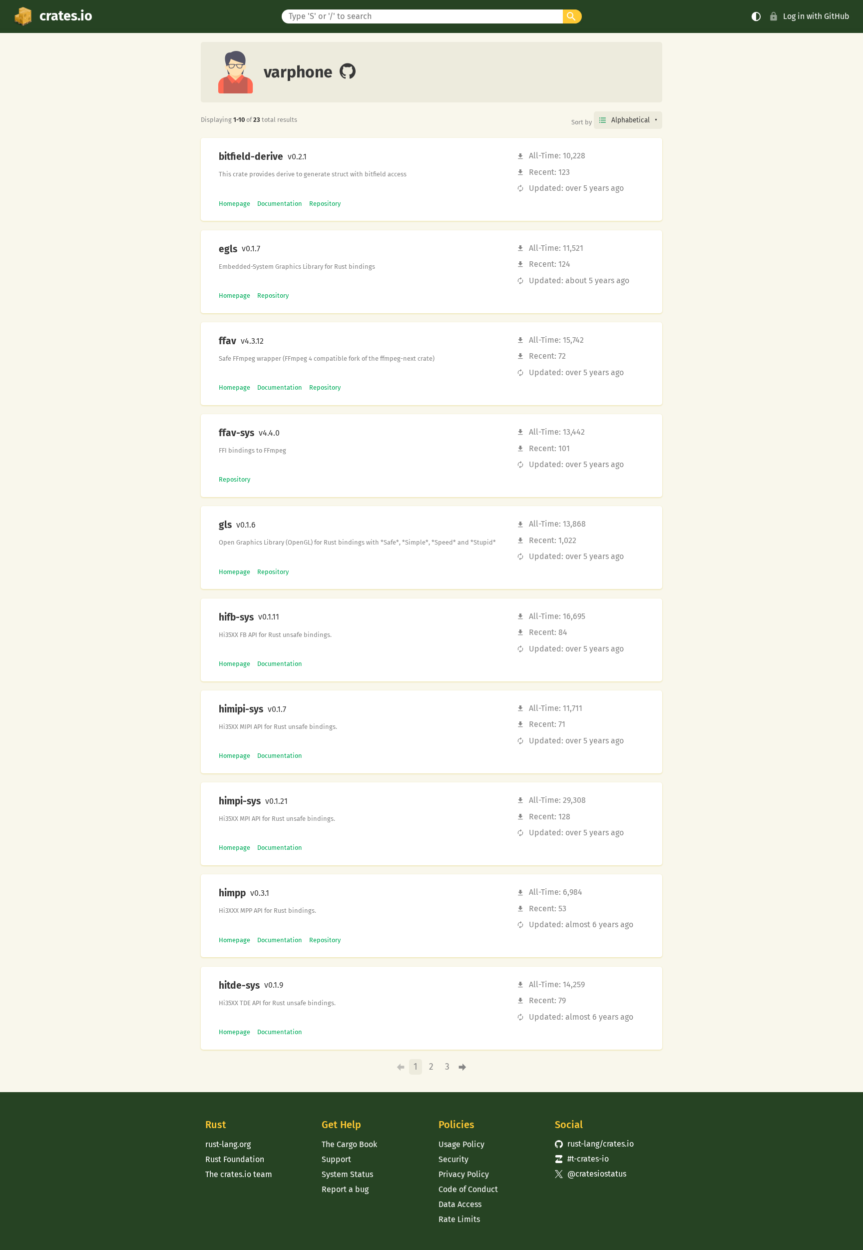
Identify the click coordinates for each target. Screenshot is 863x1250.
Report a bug (345, 1189)
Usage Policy (461, 1144)
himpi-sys (240, 801)
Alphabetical (630, 120)
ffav (227, 341)
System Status (347, 1174)
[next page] (462, 1067)
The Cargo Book (349, 1144)
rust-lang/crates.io (594, 1144)
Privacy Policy (463, 1174)
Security (453, 1159)
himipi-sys (241, 709)
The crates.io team (238, 1174)
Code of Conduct (468, 1189)
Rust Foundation (234, 1159)
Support (336, 1159)
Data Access (459, 1204)
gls (225, 525)
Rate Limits (459, 1219)
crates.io (65, 16)
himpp (232, 893)
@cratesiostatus (590, 1174)
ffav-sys (236, 433)
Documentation (279, 203)
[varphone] (348, 72)
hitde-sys (239, 985)
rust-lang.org (228, 1144)
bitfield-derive (251, 156)
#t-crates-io (582, 1159)
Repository (325, 203)
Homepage (234, 203)
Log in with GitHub (816, 16)
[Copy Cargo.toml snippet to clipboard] (315, 157)
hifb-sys (236, 617)
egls (228, 249)
